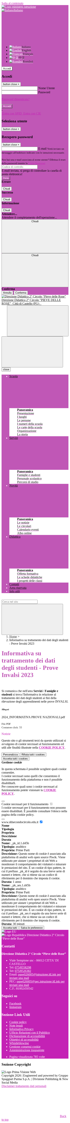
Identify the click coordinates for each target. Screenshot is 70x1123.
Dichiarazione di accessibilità (27, 1036)
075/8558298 (23, 967)
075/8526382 (23, 971)
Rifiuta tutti (33, 754)
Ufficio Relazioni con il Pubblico (29, 1032)
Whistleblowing (19, 1043)
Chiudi (6, 188)
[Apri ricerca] (37, 320)
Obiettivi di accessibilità (23, 1039)
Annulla (7, 292)
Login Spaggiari (36, 163)
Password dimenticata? (16, 99)
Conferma (20, 292)
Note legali (16, 1025)
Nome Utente (46, 88)
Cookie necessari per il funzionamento (25, 804)
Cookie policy (18, 1022)
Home (13, 636)
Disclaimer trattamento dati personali (24, 1086)
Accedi (7, 68)
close (6, 369)
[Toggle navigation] (32, 351)
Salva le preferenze (32, 927)
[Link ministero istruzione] (19, 6)
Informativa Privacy (21, 1029)
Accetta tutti (15, 758)
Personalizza (10, 754)
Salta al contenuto (12, 3)
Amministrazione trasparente (26, 1050)
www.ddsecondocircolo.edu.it (20, 822)
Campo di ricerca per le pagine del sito (25, 598)
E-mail (42, 148)
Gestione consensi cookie (24, 1046)
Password (44, 92)
